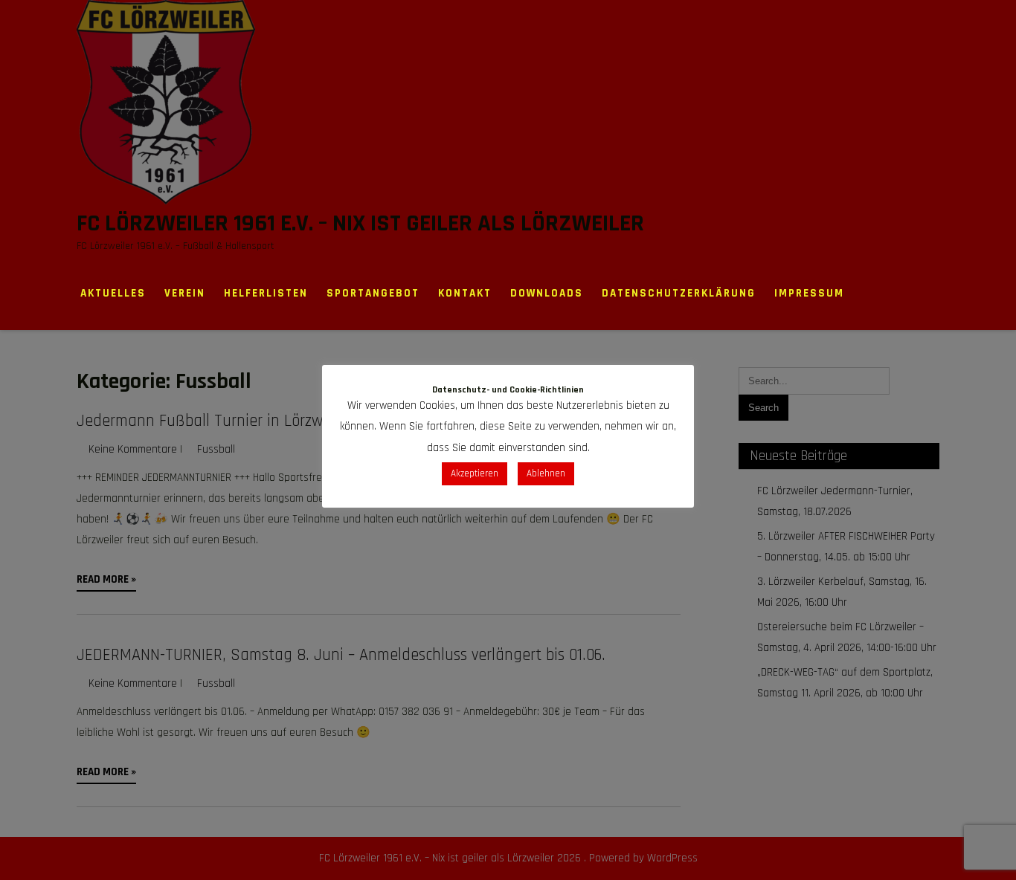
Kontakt (465, 293)
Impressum (809, 293)
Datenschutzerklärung (679, 293)
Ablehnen (546, 473)
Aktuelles (113, 293)
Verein (184, 293)
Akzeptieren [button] (474, 473)
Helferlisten (266, 293)
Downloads (546, 293)
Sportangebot (373, 293)
